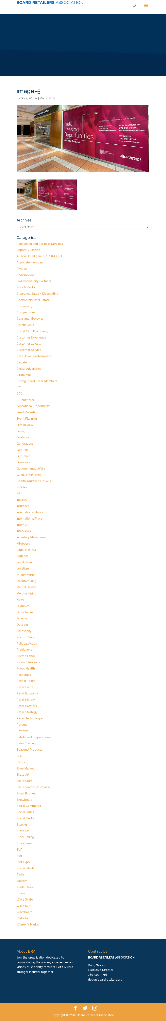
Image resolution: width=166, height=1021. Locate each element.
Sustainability (26, 868)
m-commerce (26, 574)
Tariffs (21, 874)
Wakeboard (24, 912)
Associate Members (30, 262)
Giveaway (23, 462)
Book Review (25, 275)
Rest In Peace (26, 680)
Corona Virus (25, 325)
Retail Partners (27, 706)
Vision (21, 893)
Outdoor (22, 624)
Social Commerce (29, 805)
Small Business (27, 793)
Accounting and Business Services (40, 243)
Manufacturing (26, 581)
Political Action (27, 643)
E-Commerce (26, 400)
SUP (19, 849)
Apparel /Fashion (28, 249)
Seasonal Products (29, 749)
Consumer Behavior (30, 318)
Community (24, 306)
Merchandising (26, 593)
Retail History (26, 699)
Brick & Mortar (26, 287)
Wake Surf (24, 905)
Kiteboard (23, 543)
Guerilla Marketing (29, 474)
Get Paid (23, 449)
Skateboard (25, 780)
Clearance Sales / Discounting (37, 293)
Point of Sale (25, 637)
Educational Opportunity (33, 406)
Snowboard (24, 799)
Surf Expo (23, 862)
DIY (19, 387)
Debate (22, 362)
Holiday (22, 487)
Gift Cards (24, 456)
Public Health (26, 668)
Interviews (24, 531)
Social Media (25, 818)
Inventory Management (33, 537)
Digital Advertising (29, 368)
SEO (19, 756)
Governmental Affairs (31, 468)
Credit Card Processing (32, 331)
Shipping (22, 762)
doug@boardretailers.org (105, 979)
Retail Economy (27, 693)
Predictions (24, 649)
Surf (19, 856)
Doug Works (29, 98)
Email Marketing (27, 412)
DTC (20, 393)
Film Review (25, 425)
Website (22, 918)
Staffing (22, 824)
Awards (22, 268)
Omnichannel (25, 612)
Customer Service (29, 349)
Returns (22, 724)
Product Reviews (28, 662)
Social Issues (25, 812)
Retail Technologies (30, 718)
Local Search (25, 562)
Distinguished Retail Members (37, 381)
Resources (24, 674)
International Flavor (30, 512)
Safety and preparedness (34, 737)
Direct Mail (24, 374)
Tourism (22, 880)
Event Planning (27, 418)
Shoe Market (25, 768)
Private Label (26, 656)
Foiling (21, 431)
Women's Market (28, 924)
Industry (22, 499)
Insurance (23, 506)
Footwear (23, 437)
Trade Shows (26, 887)
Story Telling (25, 837)
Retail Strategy (27, 712)
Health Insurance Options (34, 481)
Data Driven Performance (34, 356)
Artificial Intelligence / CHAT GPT (39, 256)
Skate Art (23, 774)
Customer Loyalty (29, 343)
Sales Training (26, 743)
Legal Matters (26, 549)
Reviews (22, 731)
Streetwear (24, 843)
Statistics (23, 831)
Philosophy (24, 631)
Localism (23, 568)
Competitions (26, 312)
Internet (22, 524)
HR (18, 493)
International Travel (30, 518)
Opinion (22, 618)
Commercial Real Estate (33, 300)
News (20, 599)
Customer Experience (31, 337)
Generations (25, 443)
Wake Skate (25, 899)
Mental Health (26, 587)
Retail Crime (25, 687)
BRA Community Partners (34, 281)
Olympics (23, 606)
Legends (23, 556)
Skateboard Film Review (33, 787)
